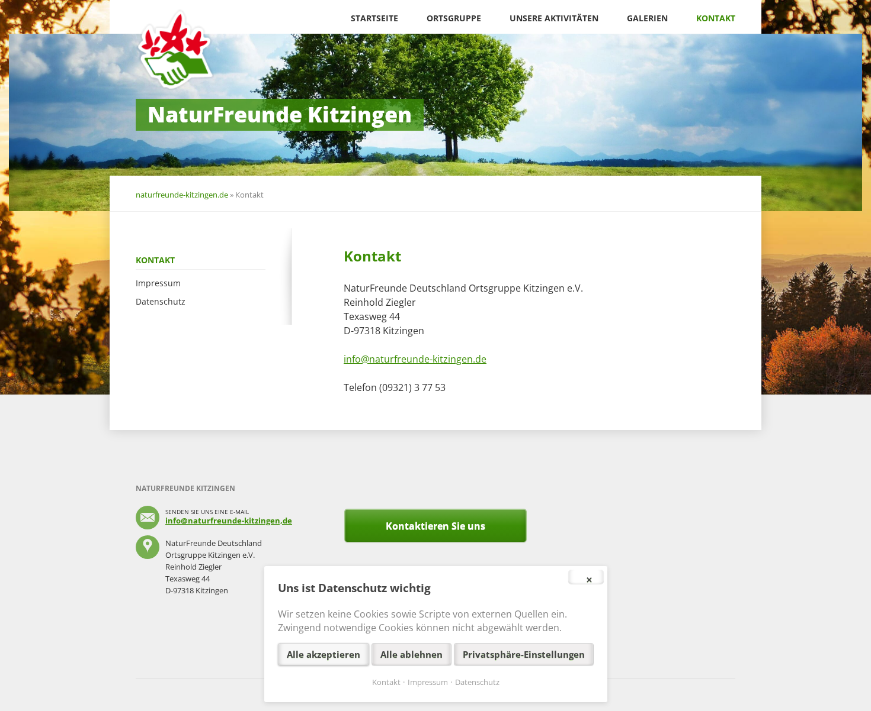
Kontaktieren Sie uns (435, 525)
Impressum (158, 283)
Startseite (374, 18)
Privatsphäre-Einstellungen (524, 654)
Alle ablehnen (411, 654)
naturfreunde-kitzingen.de (182, 194)
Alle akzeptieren (323, 654)
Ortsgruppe (454, 18)
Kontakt (715, 18)
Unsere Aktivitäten (554, 18)
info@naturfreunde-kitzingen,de (228, 520)
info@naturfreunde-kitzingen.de (415, 359)
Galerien (647, 18)
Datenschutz (160, 301)
